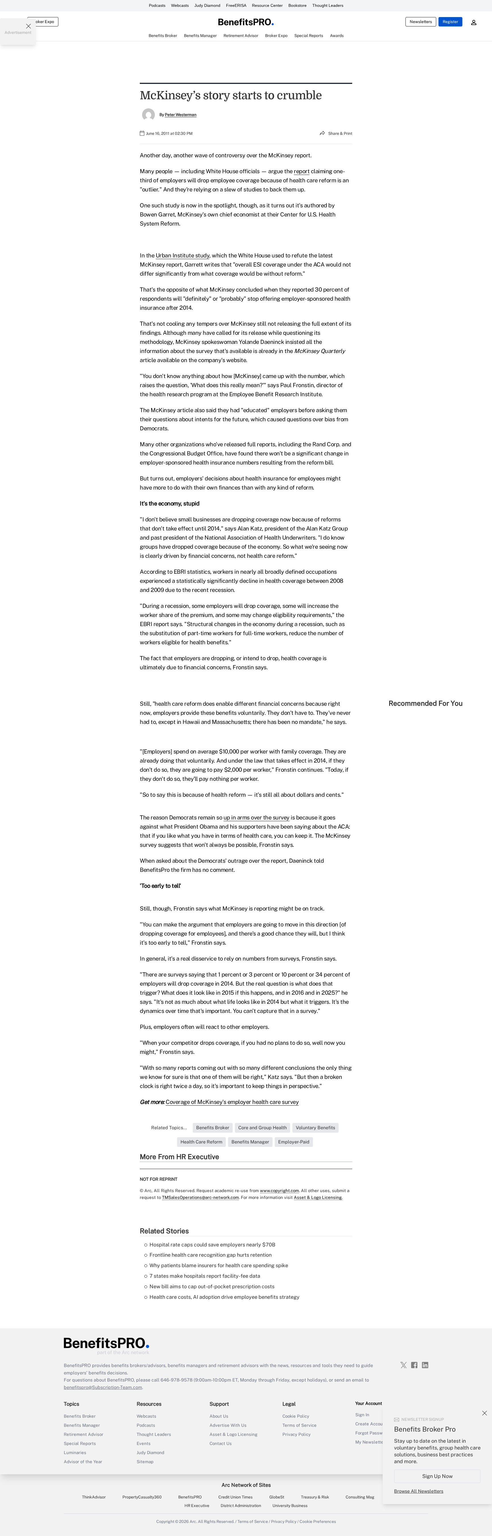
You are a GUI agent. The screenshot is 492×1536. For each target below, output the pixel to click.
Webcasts (180, 5)
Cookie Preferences (318, 1521)
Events (144, 1443)
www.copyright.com (279, 1190)
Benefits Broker (80, 1416)
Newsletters (421, 21)
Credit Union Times (235, 1497)
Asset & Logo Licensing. (318, 1197)
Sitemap (145, 1461)
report (301, 171)
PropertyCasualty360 (142, 1497)
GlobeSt (276, 1497)
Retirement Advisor (83, 1434)
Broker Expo (43, 21)
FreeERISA (236, 5)
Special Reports (80, 1443)
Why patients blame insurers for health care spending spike (218, 1265)
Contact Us (221, 1443)
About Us (219, 1416)
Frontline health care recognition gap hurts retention (210, 1255)
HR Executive (196, 1505)
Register (450, 21)
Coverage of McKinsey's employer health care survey (232, 1102)
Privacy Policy (296, 1434)
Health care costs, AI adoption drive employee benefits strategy (224, 1297)
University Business (290, 1505)
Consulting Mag (360, 1497)
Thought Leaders (327, 5)
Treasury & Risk (315, 1497)
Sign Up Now (437, 1476)
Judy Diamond (207, 5)
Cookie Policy (295, 1416)
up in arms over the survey (257, 817)
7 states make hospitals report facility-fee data (204, 1276)
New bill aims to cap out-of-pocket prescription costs (211, 1286)
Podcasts (157, 5)
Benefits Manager (82, 1425)
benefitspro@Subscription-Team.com (103, 1387)
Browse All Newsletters (418, 1491)
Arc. (193, 1521)
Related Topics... (169, 1127)
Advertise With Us (228, 1425)
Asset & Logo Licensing (233, 1434)
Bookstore (297, 5)
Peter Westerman (180, 114)
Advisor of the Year (83, 1461)
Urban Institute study (183, 255)
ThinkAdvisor (94, 1497)
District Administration (241, 1505)
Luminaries (75, 1452)
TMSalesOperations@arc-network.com (200, 1197)
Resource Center (267, 5)
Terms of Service (299, 1425)
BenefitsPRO (190, 1497)
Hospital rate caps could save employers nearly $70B (212, 1245)
